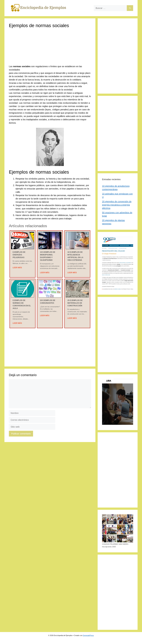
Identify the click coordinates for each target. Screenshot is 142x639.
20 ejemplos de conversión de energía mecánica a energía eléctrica (116, 204)
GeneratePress (88, 635)
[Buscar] (130, 8)
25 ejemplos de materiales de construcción (75, 303)
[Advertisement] (50, 48)
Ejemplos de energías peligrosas (19, 254)
